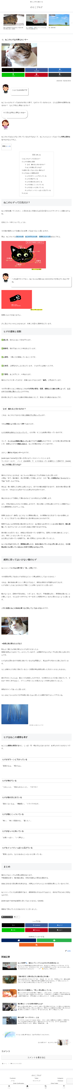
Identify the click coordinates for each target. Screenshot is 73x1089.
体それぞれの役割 (8, 917)
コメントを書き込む (36, 1057)
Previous (1, 23)
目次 (34, 155)
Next (72, 23)
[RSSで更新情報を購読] (36, 945)
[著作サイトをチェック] (18, 940)
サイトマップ (36, 1080)
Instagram (60, 1078)
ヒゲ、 (17, 917)
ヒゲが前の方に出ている (34, 182)
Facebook (12, 1078)
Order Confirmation (18, 1083)
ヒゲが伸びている (32, 179)
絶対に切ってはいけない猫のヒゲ (34, 170)
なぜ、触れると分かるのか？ (36, 164)
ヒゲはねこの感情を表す (31, 173)
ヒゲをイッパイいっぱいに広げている (39, 190)
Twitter (36, 1078)
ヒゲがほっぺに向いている (35, 187)
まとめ (25, 193)
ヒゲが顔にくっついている (35, 184)
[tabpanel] (14, 23)
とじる (8, 146)
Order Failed (54, 1083)
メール (13, 1080)
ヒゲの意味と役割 (29, 161)
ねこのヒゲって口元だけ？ (32, 158)
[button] (59, 75)
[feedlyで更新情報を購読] (54, 940)
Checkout (60, 1080)
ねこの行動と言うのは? (34, 167)
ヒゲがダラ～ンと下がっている (36, 176)
